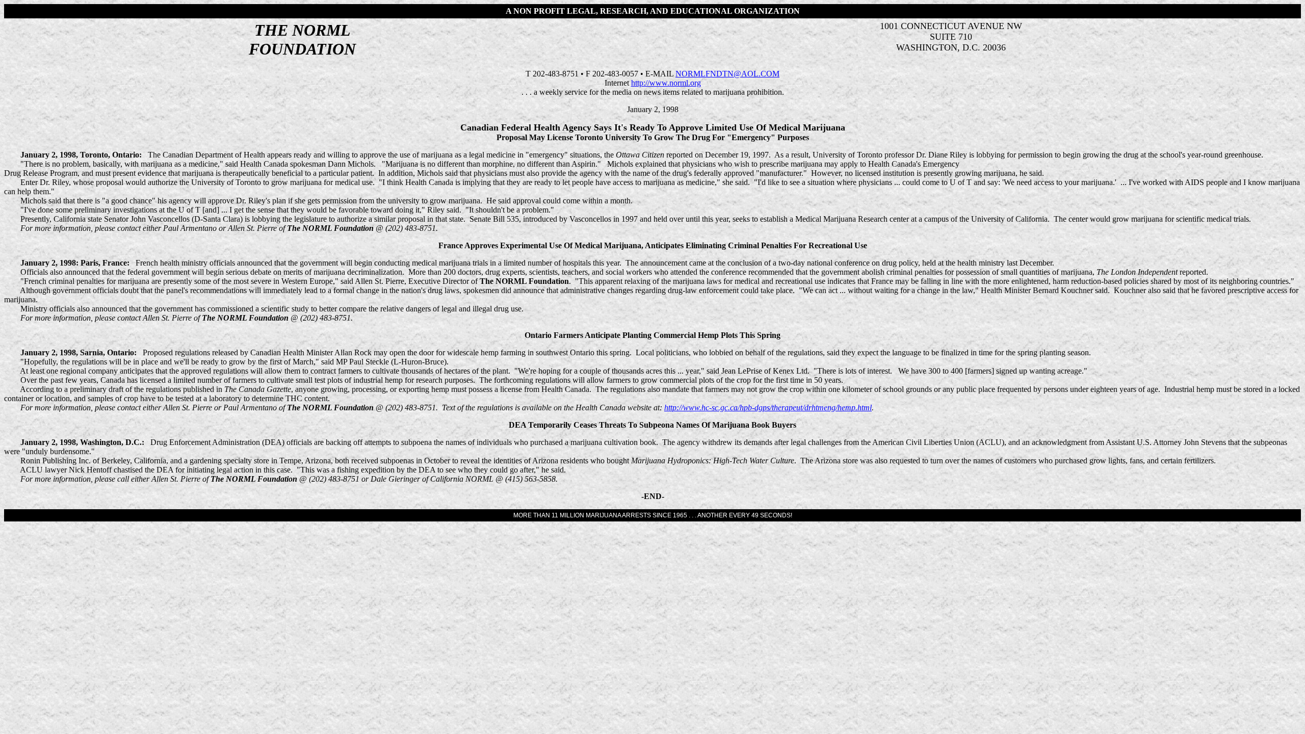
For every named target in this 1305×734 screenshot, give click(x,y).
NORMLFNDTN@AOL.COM (727, 73)
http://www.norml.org (666, 82)
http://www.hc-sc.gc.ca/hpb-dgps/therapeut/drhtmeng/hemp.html (768, 407)
